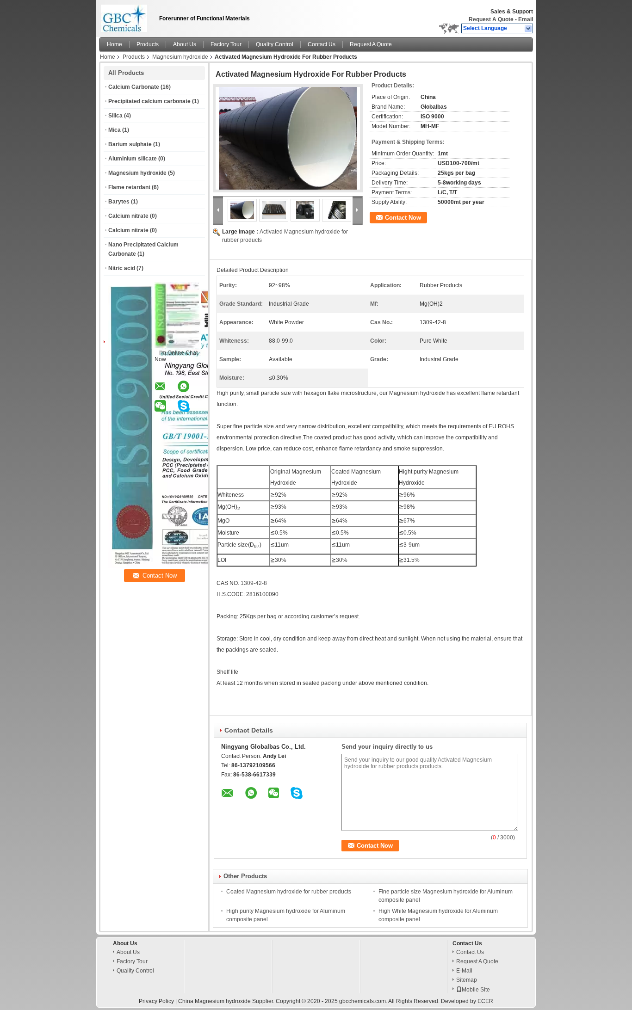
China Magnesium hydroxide (214, 1001)
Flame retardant (129, 187)
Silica (115, 115)
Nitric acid (121, 268)
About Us (184, 44)
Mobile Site (476, 989)
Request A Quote (491, 19)
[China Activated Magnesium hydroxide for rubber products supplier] (288, 138)
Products (147, 44)
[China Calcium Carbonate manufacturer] (126, 16)
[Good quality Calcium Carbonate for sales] (208, 566)
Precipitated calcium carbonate (149, 101)
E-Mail (464, 970)
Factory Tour (226, 44)
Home (114, 44)
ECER (485, 1001)
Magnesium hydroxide (180, 57)
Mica (114, 130)
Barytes (119, 201)
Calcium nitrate (128, 216)
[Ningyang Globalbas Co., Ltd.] (529, 29)
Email (525, 19)
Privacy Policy (156, 1001)
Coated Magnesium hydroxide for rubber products (288, 891)
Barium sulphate (130, 144)
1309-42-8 (254, 583)
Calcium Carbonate (133, 87)
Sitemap (466, 980)
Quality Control (274, 44)
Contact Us (321, 44)
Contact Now (403, 217)
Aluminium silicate (132, 158)
